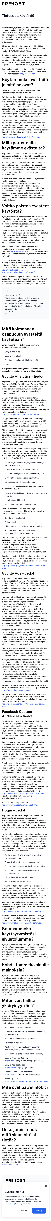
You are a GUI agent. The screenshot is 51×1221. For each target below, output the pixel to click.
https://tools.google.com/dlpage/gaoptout (20, 414)
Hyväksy (39, 1211)
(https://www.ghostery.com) (22, 251)
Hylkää (24, 1211)
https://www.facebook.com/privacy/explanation (23, 793)
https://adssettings (13, 1067)
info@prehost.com (28, 74)
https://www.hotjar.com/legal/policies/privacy (22, 923)
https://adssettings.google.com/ (16, 690)
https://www (10, 1074)
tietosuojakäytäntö (12, 1204)
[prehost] (13, 3)
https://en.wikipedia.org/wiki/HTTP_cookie (20, 137)
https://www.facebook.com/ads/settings (19, 805)
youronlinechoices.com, (12, 270)
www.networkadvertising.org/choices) (18, 272)
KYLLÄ (10, 312)
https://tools (10, 1061)
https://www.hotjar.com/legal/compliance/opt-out (24, 911)
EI (8, 314)
